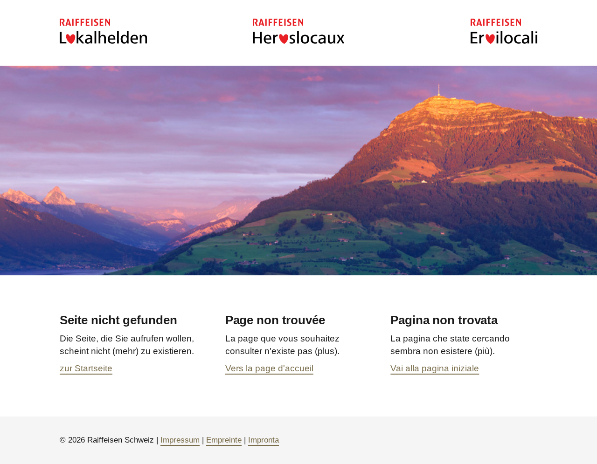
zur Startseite (86, 368)
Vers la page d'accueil (269, 368)
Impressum (180, 440)
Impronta (263, 440)
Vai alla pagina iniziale (434, 368)
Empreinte (224, 440)
